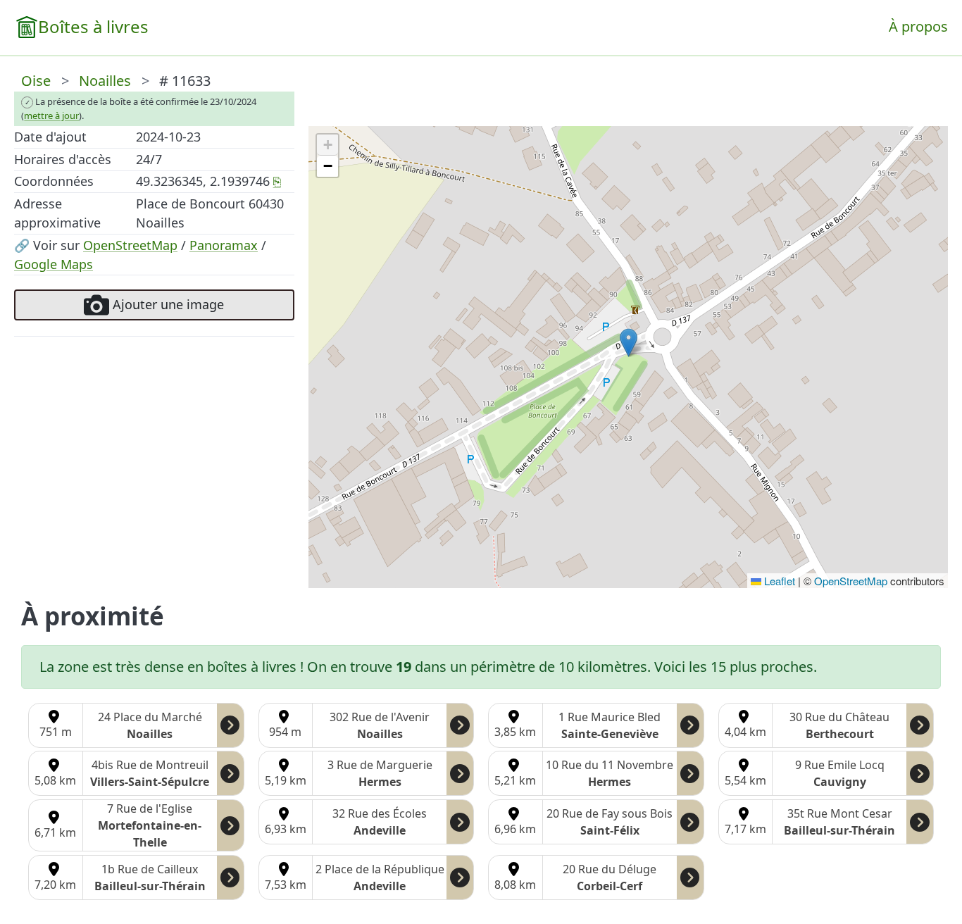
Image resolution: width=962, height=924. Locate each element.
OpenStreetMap (130, 245)
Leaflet (778, 580)
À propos (918, 26)
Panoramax (223, 245)
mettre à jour (51, 115)
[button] (628, 342)
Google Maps (53, 264)
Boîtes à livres (93, 26)
